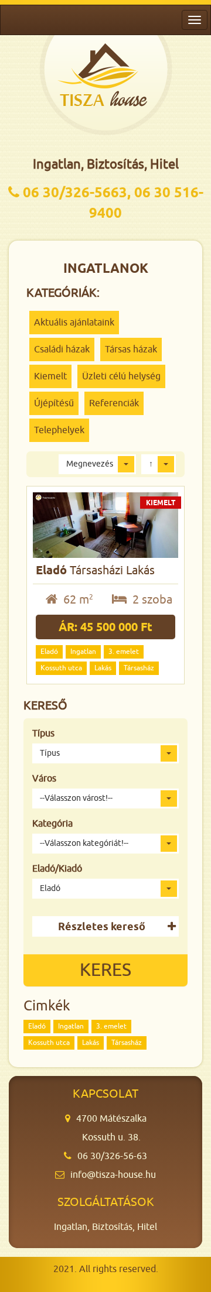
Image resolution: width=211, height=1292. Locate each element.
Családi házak (62, 349)
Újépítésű (54, 403)
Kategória (52, 824)
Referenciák (114, 403)
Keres (105, 970)
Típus (43, 733)
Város (44, 778)
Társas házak (131, 349)
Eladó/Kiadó (57, 869)
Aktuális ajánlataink (74, 322)
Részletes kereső (101, 926)
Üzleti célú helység (121, 376)
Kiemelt (50, 376)
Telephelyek (59, 430)
